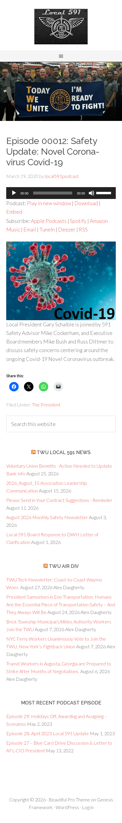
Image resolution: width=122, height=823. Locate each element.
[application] (61, 193)
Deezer (67, 229)
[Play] (14, 193)
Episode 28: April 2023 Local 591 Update (47, 733)
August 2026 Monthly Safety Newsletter (47, 517)
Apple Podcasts (49, 221)
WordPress (67, 807)
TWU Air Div (64, 566)
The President (46, 404)
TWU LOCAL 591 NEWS (64, 452)
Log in (88, 807)
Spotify (78, 221)
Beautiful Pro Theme (69, 799)
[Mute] (91, 193)
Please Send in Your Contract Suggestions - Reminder (59, 500)
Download (86, 203)
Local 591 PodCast (61, 26)
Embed (14, 211)
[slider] (104, 192)
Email (29, 229)
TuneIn (47, 229)
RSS (83, 229)
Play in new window (49, 203)
